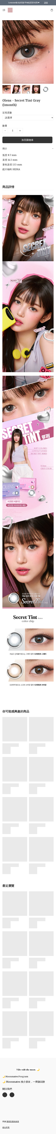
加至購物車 (27, 139)
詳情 (46, 2)
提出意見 (6, 1127)
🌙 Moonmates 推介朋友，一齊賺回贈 (23, 1081)
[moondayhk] (10, 10)
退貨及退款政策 (12, 1121)
